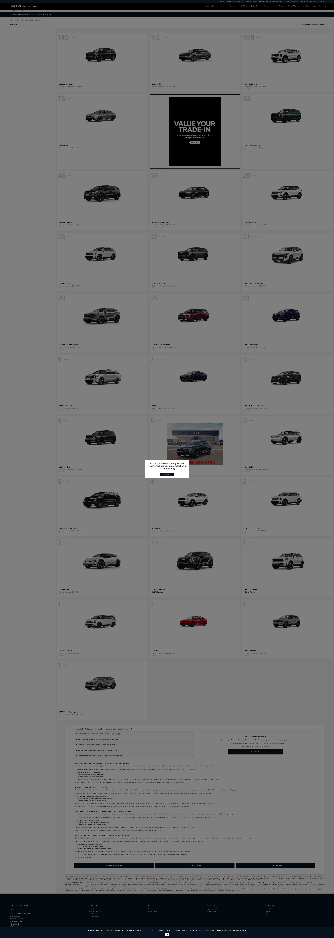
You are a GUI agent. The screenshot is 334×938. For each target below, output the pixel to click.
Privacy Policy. (241, 930)
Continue (167, 474)
